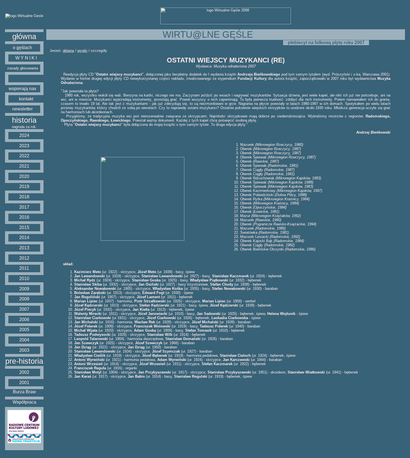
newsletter (22, 109)
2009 (24, 288)
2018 (24, 196)
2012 (24, 258)
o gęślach (22, 47)
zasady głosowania (22, 68)
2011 (24, 268)
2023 (24, 145)
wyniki (82, 51)
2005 (24, 329)
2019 (24, 186)
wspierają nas (22, 88)
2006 (24, 319)
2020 (24, 176)
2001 (24, 382)
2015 (24, 227)
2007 (24, 309)
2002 (24, 372)
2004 (24, 340)
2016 (24, 217)
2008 (24, 299)
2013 (24, 247)
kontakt (26, 99)
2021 (24, 166)
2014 (24, 237)
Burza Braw (24, 391)
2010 (24, 278)
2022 (24, 155)
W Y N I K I (26, 58)
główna (24, 36)
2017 (24, 207)
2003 (24, 350)
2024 (24, 135)
